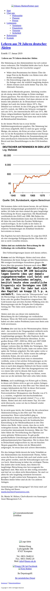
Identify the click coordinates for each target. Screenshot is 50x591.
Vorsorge (16, 30)
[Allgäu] (25, 6)
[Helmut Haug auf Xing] (25, 568)
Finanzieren (17, 28)
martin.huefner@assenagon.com (15, 492)
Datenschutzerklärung (15, 583)
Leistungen (11, 23)
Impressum (4, 583)
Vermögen (16, 25)
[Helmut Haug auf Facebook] (25, 566)
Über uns (11, 13)
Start (9, 10)
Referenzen (12, 35)
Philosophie (17, 15)
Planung (15, 18)
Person (15, 20)
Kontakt (10, 38)
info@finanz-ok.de (27, 561)
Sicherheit (16, 33)
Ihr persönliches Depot (25, 578)
